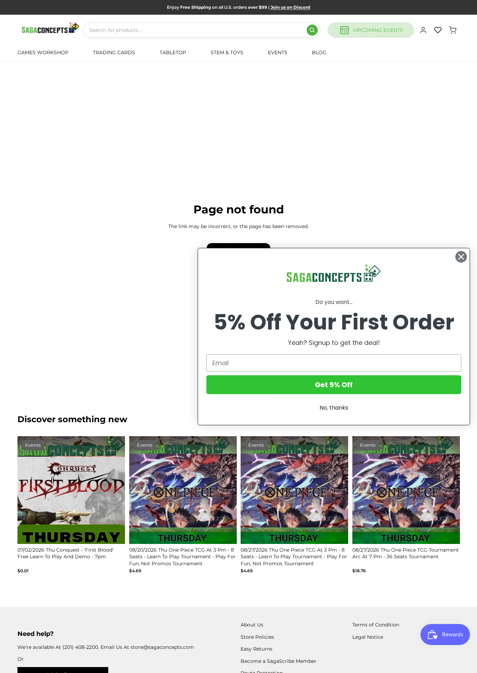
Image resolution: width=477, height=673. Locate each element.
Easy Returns (256, 649)
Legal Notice (367, 637)
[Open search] (312, 30)
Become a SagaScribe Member (278, 661)
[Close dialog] (461, 257)
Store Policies (257, 637)
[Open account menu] (423, 30)
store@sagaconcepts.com (162, 647)
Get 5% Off (334, 384)
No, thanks (334, 407)
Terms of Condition (375, 625)
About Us (252, 625)
